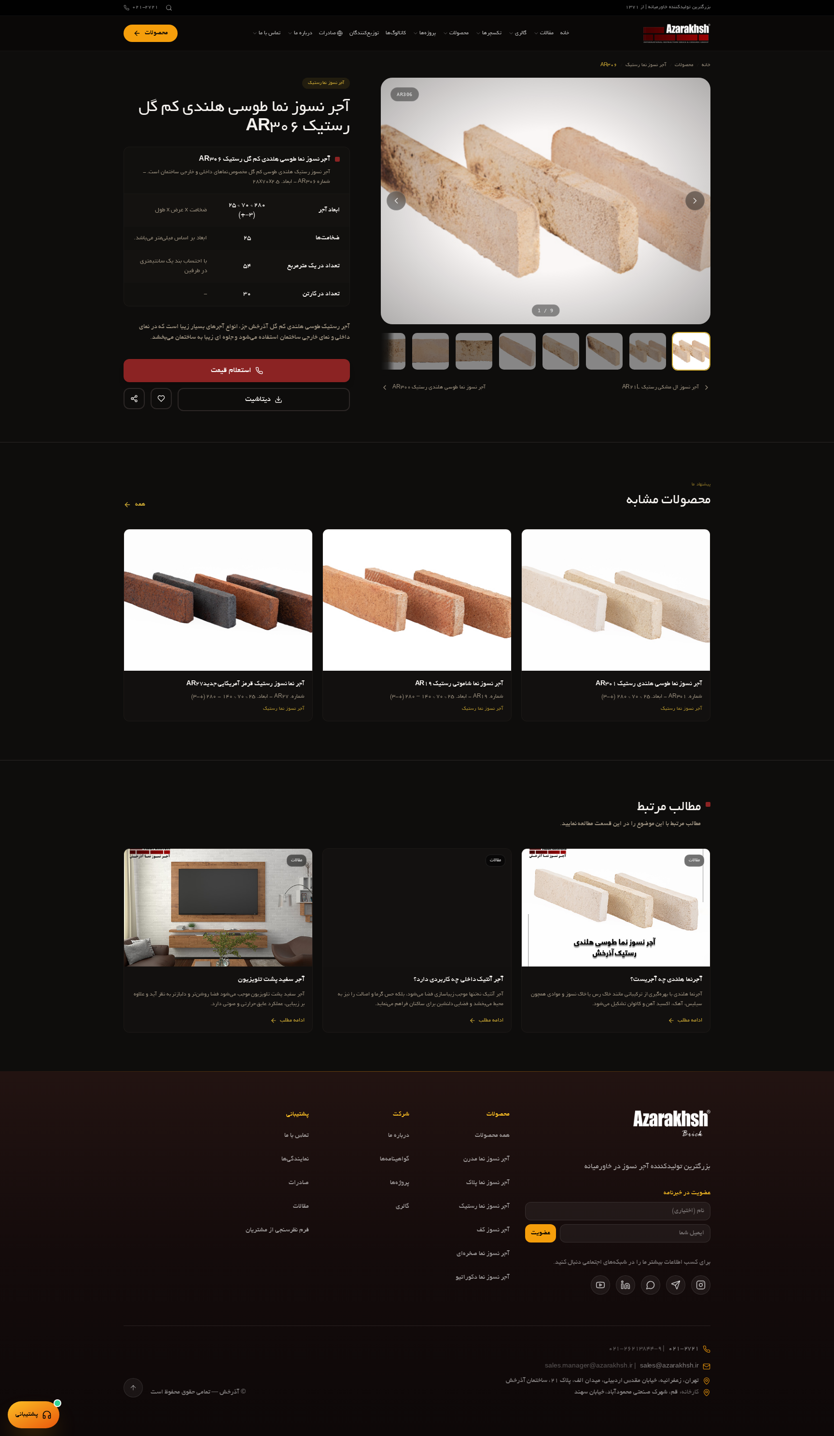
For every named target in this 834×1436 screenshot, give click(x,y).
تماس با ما (296, 1135)
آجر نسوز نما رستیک (646, 65)
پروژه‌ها (399, 1183)
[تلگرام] (675, 1285)
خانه (706, 65)
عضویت (540, 1233)
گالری (402, 1206)
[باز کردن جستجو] (169, 8)
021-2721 (145, 7)
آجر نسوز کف (493, 1230)
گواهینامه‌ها (394, 1159)
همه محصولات (492, 1135)
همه (140, 504)
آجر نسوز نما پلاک (488, 1183)
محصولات (684, 65)
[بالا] (133, 1387)
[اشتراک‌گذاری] (134, 398)
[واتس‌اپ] (650, 1285)
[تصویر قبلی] (695, 200)
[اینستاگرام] (700, 1285)
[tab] (691, 351)
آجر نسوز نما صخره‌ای (483, 1254)
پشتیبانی (26, 1414)
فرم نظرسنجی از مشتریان (277, 1230)
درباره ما (398, 1135)
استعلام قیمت (231, 370)
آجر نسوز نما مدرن (486, 1159)
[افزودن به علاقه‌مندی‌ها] (161, 398)
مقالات (301, 1206)
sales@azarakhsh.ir (622, 1366)
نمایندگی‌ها (295, 1159)
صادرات (299, 1183)
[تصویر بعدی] (396, 200)
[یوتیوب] (600, 1285)
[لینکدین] (625, 1285)
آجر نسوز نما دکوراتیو (483, 1277)
